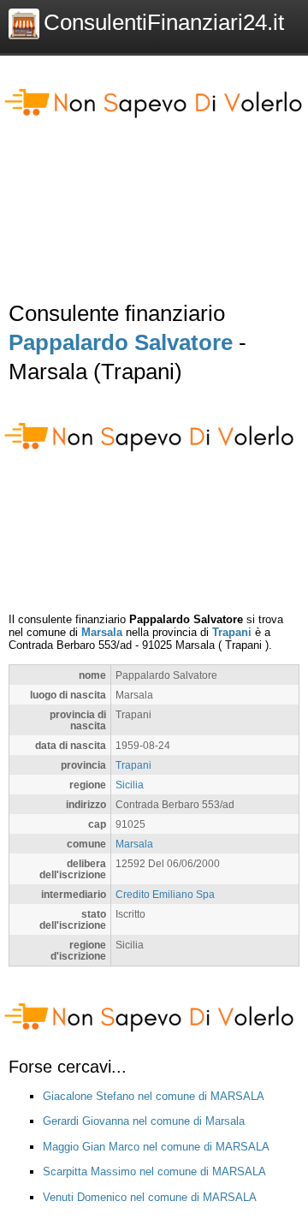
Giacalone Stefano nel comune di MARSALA (153, 1096)
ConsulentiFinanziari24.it (164, 22)
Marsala (101, 632)
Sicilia (130, 784)
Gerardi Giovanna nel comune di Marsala (144, 1121)
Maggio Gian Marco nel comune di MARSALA (156, 1146)
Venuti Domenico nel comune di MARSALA (150, 1197)
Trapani (232, 632)
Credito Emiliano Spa (165, 894)
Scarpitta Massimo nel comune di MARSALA (154, 1171)
